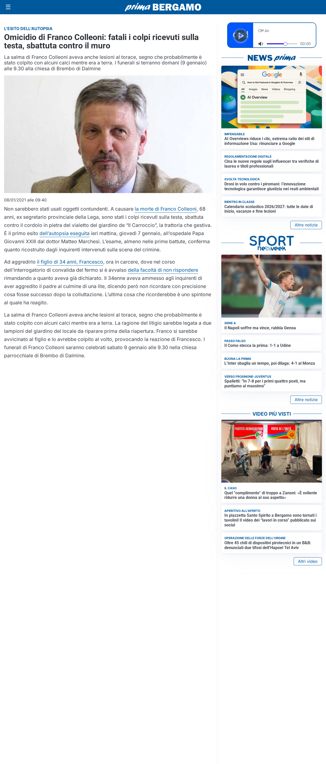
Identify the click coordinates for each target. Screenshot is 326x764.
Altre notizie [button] (306, 224)
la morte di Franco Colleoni (166, 209)
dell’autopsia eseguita (64, 233)
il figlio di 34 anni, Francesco (70, 262)
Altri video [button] (308, 561)
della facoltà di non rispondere (163, 270)
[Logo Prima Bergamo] (163, 7)
